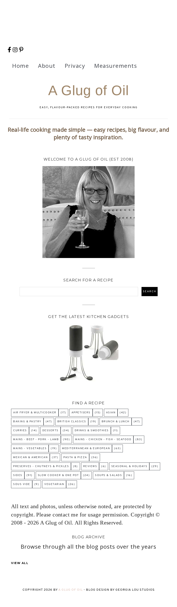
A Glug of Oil (88, 90)
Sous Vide (21, 484)
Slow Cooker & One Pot (58, 475)
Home (20, 65)
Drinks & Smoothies (92, 430)
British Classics (71, 421)
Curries (20, 430)
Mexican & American (30, 457)
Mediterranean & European (86, 448)
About (47, 65)
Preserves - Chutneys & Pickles (41, 466)
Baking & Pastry (27, 421)
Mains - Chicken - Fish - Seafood (103, 439)
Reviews (90, 466)
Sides (17, 475)
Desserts (50, 430)
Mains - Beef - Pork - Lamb (36, 439)
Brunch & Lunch (116, 421)
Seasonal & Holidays (129, 466)
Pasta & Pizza (75, 457)
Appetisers (81, 412)
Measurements (115, 65)
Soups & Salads (108, 475)
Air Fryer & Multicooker (34, 412)
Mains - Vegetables (30, 448)
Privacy (75, 65)
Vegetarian (54, 484)
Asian (111, 412)
